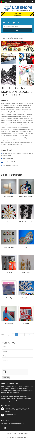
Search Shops (17, 23)
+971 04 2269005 (8, 158)
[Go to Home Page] (2, 37)
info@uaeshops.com (10, 414)
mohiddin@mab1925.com (10, 162)
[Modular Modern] (9, 186)
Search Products (8, 23)
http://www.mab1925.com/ (10, 165)
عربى (7, 1)
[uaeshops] (17, 8)
